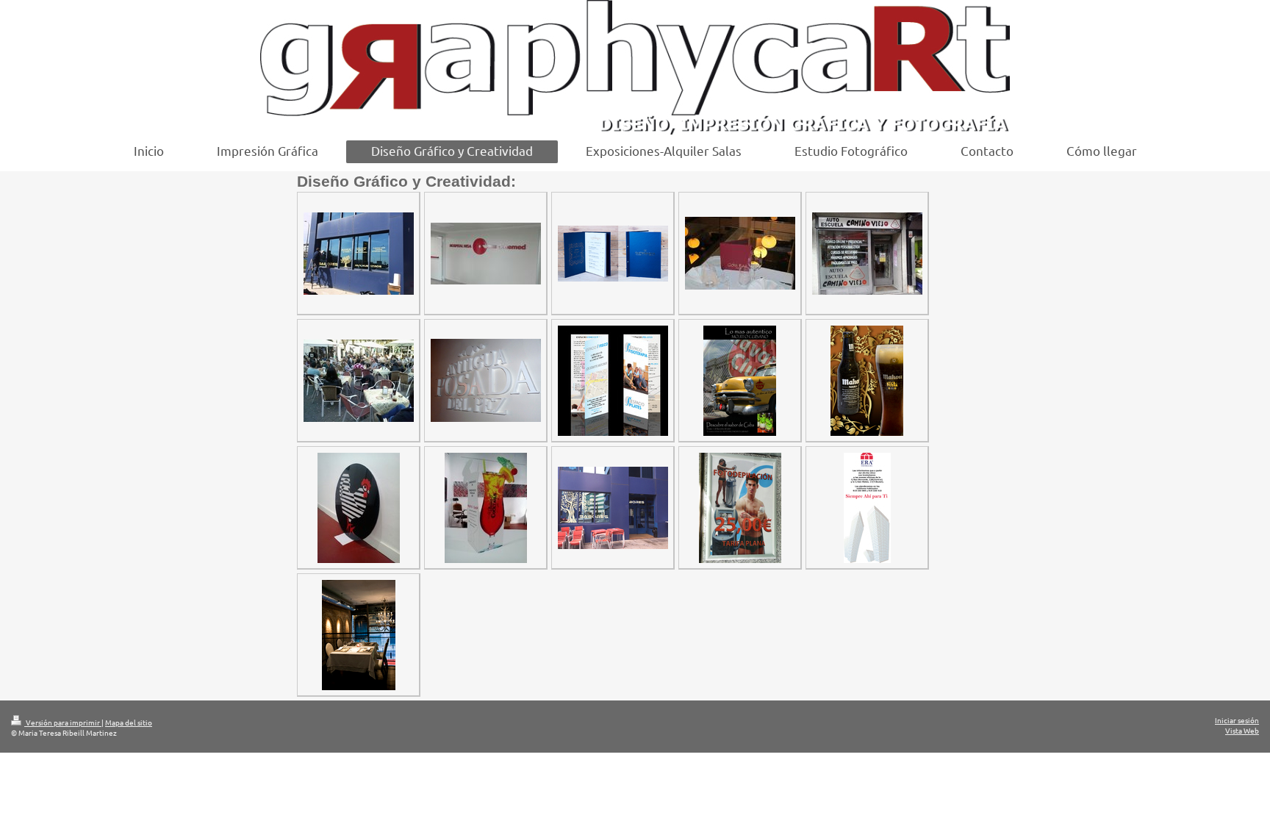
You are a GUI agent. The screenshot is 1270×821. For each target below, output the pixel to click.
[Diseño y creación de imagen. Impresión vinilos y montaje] (359, 253)
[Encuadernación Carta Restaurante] (740, 253)
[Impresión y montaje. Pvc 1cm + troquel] (486, 253)
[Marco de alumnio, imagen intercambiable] (740, 508)
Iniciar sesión (1237, 719)
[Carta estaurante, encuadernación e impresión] (613, 254)
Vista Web (1242, 730)
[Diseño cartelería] (866, 381)
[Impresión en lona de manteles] (359, 381)
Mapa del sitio (128, 722)
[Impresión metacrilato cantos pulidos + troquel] (359, 508)
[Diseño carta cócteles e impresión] (486, 508)
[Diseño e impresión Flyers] (613, 381)
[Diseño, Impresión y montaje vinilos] (867, 253)
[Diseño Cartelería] (867, 508)
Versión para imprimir (62, 722)
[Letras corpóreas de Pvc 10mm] (486, 380)
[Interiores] (358, 635)
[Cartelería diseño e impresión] (739, 381)
